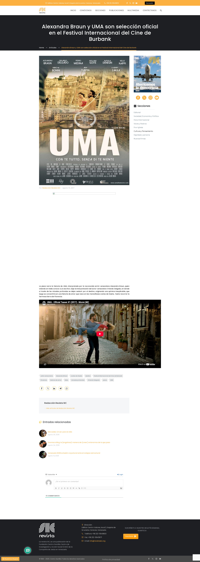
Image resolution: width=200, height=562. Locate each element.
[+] (85, 488)
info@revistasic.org (97, 541)
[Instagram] (133, 3)
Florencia (44, 380)
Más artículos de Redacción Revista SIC (60, 408)
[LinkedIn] (54, 388)
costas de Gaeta (76, 376)
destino (88, 376)
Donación (149, 3)
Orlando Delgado (94, 380)
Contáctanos (149, 10)
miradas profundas (77, 380)
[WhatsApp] (67, 388)
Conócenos (85, 10)
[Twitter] (130, 3)
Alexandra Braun (61, 376)
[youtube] (157, 98)
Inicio (73, 10)
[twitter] (144, 98)
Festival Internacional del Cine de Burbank (108, 376)
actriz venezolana (47, 376)
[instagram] (150, 98)
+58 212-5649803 (112, 3)
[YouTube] (136, 3)
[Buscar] (161, 10)
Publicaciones (116, 10)
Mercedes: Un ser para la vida (60, 432)
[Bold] (55, 488)
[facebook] (138, 98)
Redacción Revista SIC (51, 188)
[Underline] (61, 488)
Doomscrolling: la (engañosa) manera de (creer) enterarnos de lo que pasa (79, 442)
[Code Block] (76, 488)
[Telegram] (60, 388)
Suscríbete (129, 536)
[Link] (79, 488)
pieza (105, 380)
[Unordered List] (70, 488)
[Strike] (64, 488)
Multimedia (133, 10)
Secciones (100, 10)
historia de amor (55, 380)
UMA (111, 380)
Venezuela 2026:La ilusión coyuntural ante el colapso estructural (74, 453)
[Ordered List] (67, 488)
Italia (66, 380)
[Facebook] (127, 3)
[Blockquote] (73, 488)
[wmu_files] (121, 488)
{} (82, 488)
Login (121, 474)
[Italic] (58, 488)
